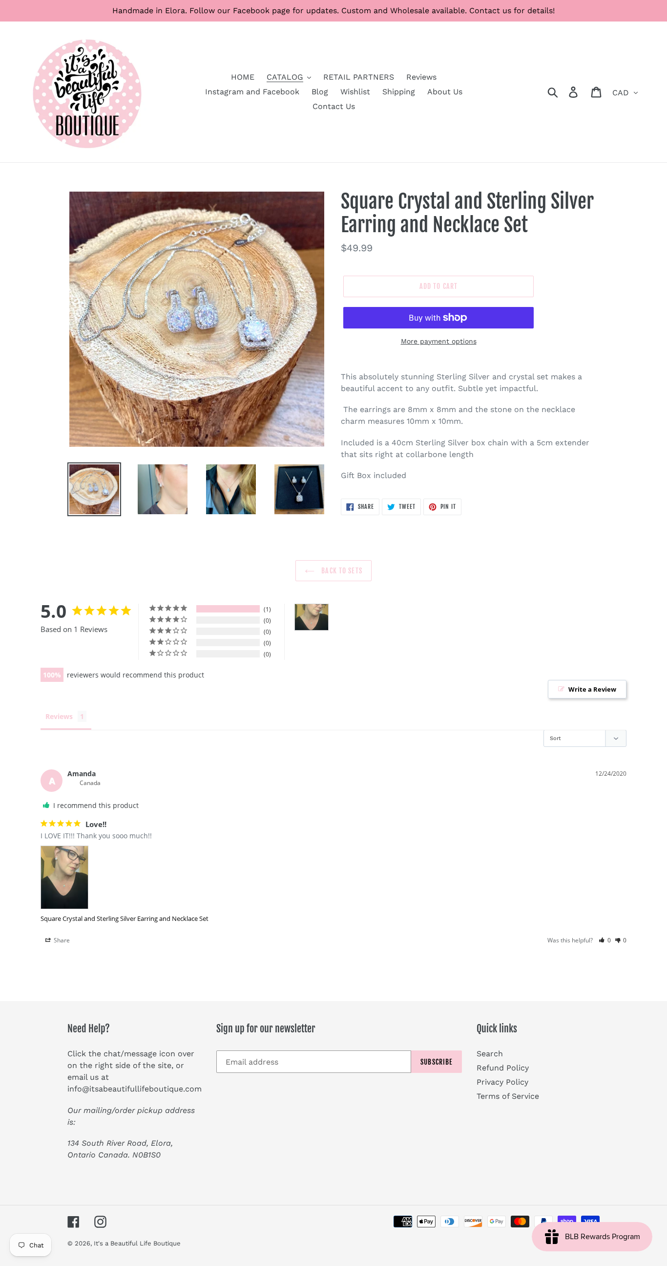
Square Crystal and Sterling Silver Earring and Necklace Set (124, 918)
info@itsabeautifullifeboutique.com (134, 1088)
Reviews (59, 716)
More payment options (439, 341)
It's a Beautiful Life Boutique (137, 1243)
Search (490, 1053)
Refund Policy (503, 1067)
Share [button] (61, 940)
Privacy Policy (502, 1082)
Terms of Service (508, 1096)
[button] (604, 940)
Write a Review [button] (592, 689)
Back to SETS (340, 571)
